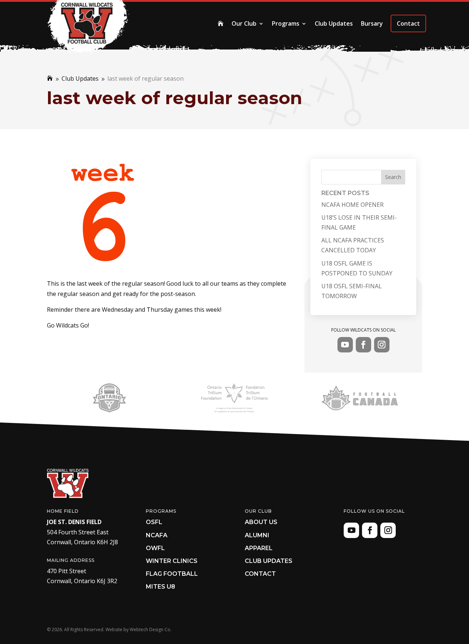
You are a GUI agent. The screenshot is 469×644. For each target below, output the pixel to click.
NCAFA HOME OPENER (352, 205)
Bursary (372, 23)
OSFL (154, 522)
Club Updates (334, 23)
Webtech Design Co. (150, 629)
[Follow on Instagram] (381, 344)
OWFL (155, 548)
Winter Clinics (171, 560)
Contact (408, 23)
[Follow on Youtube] (345, 344)
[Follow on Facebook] (363, 344)
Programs (285, 23)
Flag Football (172, 573)
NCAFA (156, 535)
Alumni (257, 535)
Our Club (244, 23)
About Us (261, 522)
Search (393, 176)
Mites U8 (160, 586)
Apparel (259, 548)
